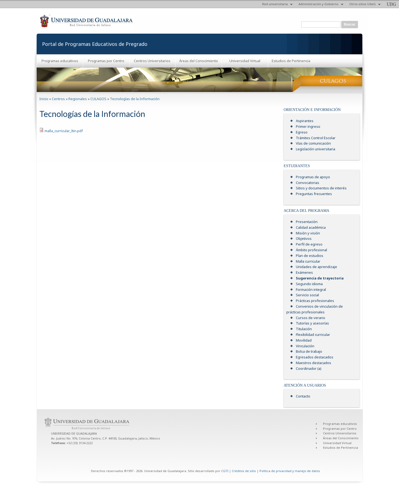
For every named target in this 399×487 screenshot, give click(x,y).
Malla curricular (308, 261)
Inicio (43, 98)
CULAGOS (98, 98)
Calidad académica (311, 227)
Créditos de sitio (244, 471)
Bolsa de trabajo (309, 351)
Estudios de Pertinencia (291, 60)
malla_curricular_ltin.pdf (64, 130)
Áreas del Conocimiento (198, 60)
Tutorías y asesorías (312, 323)
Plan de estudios (309, 255)
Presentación (307, 221)
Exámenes (304, 272)
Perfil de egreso (309, 244)
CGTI (224, 471)
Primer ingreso (308, 126)
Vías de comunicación (313, 143)
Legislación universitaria (315, 149)
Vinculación (305, 345)
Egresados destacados (314, 357)
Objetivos (304, 238)
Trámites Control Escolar (315, 137)
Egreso (302, 132)
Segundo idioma (309, 283)
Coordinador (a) (308, 368)
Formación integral (311, 289)
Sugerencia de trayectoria (320, 278)
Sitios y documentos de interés (321, 188)
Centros (58, 98)
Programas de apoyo (313, 176)
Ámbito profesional (311, 249)
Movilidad (304, 340)
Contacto (303, 396)
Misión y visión (308, 233)
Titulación (304, 328)
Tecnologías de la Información (135, 98)
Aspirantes (305, 120)
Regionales (77, 98)
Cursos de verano (310, 317)
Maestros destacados (313, 362)
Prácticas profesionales (315, 300)
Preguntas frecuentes (314, 193)
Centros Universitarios (152, 60)
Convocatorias (307, 182)
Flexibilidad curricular (313, 334)
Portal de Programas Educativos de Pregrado (94, 44)
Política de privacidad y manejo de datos (289, 471)
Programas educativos (60, 60)
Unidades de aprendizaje (316, 266)
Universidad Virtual (244, 60)
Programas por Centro (106, 60)
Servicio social (307, 294)
